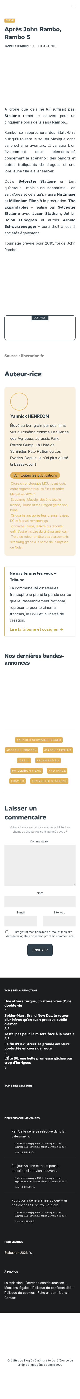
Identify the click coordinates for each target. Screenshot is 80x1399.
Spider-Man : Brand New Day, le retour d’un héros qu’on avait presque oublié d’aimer (36, 1019)
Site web (59, 912)
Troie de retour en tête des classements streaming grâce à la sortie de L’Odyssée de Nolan (39, 542)
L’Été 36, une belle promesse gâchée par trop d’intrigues (38, 1060)
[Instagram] (22, 1347)
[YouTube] (31, 1347)
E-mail (20, 912)
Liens (63, 1292)
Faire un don (47, 1292)
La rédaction (13, 1283)
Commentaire (40, 841)
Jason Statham (58, 750)
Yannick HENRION (16, 46)
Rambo (18, 781)
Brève (10, 20)
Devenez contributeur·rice (45, 1283)
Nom (40, 893)
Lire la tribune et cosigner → (36, 629)
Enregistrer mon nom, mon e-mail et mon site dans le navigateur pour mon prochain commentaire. (40, 934)
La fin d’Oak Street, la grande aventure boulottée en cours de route (37, 1046)
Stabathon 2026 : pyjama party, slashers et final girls (49, 328)
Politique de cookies (19, 1292)
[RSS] (74, 1347)
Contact (10, 1298)
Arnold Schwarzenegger (40, 740)
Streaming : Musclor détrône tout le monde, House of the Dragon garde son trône (39, 505)
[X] (14, 1347)
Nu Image (58, 771)
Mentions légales (16, 1288)
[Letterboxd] (57, 1347)
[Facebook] (5, 1347)
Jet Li (24, 760)
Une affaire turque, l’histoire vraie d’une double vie (38, 1003)
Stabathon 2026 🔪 (18, 1252)
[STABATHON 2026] (17, 328)
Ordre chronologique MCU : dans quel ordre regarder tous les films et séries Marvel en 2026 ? (38, 489)
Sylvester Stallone (50, 781)
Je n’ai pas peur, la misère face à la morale (39, 1034)
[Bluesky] (48, 1347)
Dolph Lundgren (22, 750)
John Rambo (48, 760)
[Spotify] (66, 1347)
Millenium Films (27, 771)
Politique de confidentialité (52, 1288)
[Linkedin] (40, 1347)
